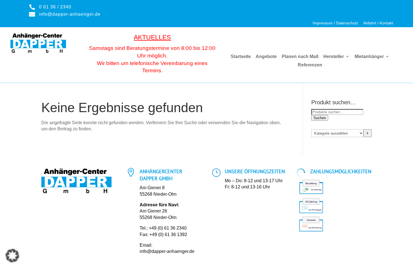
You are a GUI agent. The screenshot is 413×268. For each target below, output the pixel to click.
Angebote (266, 56)
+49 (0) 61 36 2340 (168, 228)
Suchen (320, 118)
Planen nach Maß (300, 56)
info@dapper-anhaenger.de (167, 251)
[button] (12, 255)
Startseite (241, 56)
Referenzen (310, 65)
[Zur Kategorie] (368, 133)
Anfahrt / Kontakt (378, 23)
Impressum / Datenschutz (335, 23)
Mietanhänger (369, 56)
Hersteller (333, 56)
